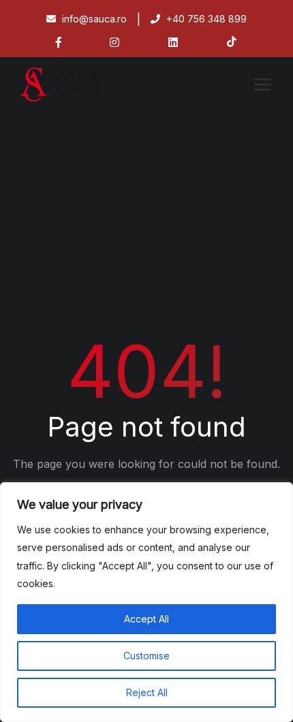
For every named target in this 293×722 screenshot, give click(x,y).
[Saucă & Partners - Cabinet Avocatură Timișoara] (78, 84)
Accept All (146, 619)
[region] (146, 602)
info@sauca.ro (93, 19)
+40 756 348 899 (205, 19)
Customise (146, 655)
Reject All (147, 692)
